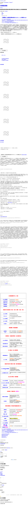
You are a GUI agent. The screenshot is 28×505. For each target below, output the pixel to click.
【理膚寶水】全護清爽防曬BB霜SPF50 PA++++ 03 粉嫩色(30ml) (14, 17)
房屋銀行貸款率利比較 (5, 435)
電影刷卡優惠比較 (10, 202)
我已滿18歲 (2, 503)
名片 (2, 14)
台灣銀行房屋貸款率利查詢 (3, 216)
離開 (4, 503)
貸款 (0, 472)
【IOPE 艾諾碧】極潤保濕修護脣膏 (6, 19)
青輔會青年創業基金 (24, 154)
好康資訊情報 (3, 5)
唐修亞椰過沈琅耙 (2, 443)
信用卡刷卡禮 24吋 (4, 437)
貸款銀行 (1, 474)
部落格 (3, 13)
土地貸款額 (6, 283)
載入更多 (1, 452)
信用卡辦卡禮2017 (4, 436)
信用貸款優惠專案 (2, 475)
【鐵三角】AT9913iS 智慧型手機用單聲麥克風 (8, 430)
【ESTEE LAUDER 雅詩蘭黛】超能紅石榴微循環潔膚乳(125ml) (10, 22)
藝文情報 (6, 11)
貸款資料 (1, 473)
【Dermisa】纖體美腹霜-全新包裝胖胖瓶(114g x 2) (8, 431)
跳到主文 (1, 7)
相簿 (2, 12)
